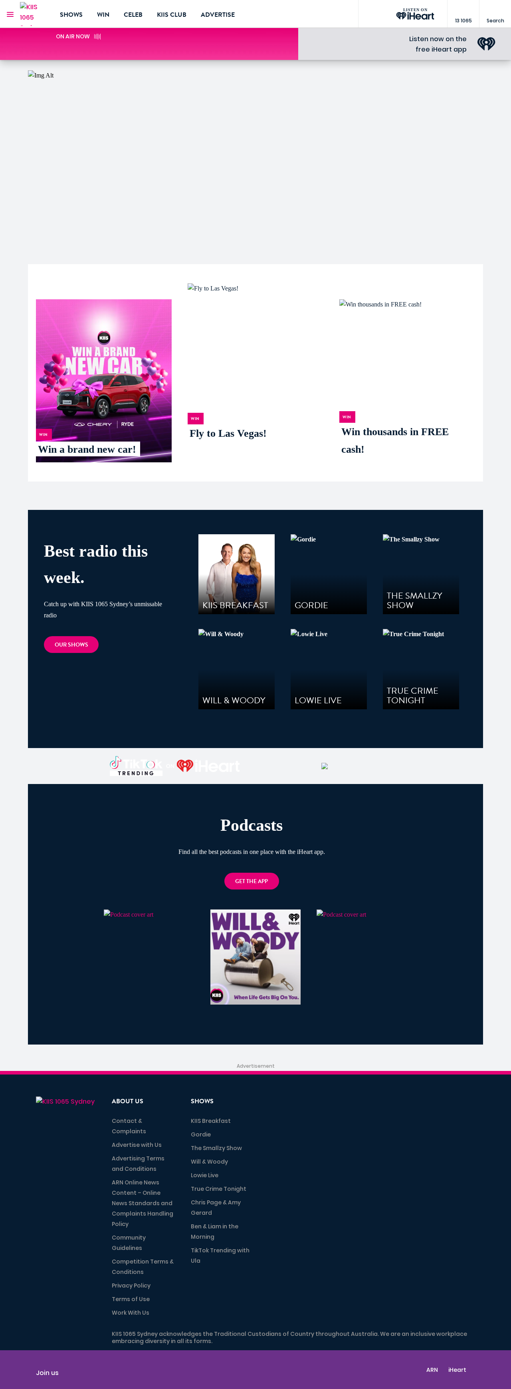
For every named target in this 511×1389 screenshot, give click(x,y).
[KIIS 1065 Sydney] (34, 14)
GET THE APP (251, 881)
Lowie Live (204, 1175)
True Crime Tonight (218, 1189)
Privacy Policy (131, 1286)
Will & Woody (209, 1162)
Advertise (218, 15)
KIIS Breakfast (211, 1121)
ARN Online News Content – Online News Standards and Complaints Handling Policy (142, 1203)
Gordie (201, 1134)
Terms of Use (131, 1299)
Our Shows (71, 645)
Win (103, 15)
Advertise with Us (137, 1145)
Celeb (133, 15)
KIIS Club (171, 15)
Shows (71, 15)
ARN (432, 1370)
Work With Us (130, 1313)
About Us (127, 1101)
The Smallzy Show (216, 1148)
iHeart (457, 1370)
